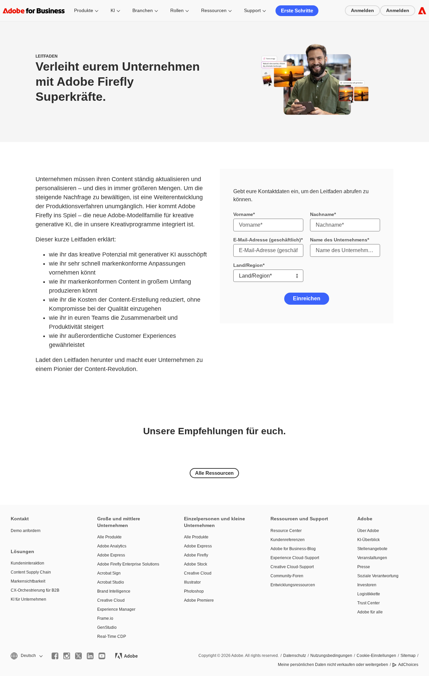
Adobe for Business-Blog (293, 548)
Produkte (83, 10)
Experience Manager (116, 609)
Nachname (322, 214)
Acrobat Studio (110, 582)
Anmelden (362, 10)
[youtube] (102, 656)
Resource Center (286, 530)
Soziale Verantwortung (378, 576)
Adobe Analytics (111, 546)
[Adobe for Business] (422, 10)
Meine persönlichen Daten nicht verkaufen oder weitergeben (333, 664)
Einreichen (306, 298)
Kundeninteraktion (27, 563)
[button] (26, 655)
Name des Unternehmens (338, 239)
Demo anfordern (26, 530)
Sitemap (408, 655)
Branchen (142, 10)
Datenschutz (294, 655)
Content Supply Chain (31, 572)
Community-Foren (286, 576)
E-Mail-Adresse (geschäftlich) (267, 239)
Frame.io (105, 618)
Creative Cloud (111, 600)
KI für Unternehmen (28, 599)
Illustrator (192, 582)
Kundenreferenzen (287, 539)
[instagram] (66, 656)
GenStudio (107, 627)
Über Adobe (368, 530)
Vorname (243, 214)
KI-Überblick (368, 539)
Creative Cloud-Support (292, 567)
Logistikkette (368, 594)
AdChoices (408, 664)
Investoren (366, 585)
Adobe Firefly (196, 555)
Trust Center (368, 603)
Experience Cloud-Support (294, 557)
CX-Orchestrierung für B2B (35, 590)
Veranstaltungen (372, 557)
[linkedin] (90, 656)
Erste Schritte (297, 10)
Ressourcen (214, 10)
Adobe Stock (195, 564)
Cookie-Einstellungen (376, 655)
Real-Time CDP (111, 636)
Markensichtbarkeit (28, 581)
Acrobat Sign (109, 573)
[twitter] (78, 656)
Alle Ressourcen (214, 473)
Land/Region (248, 265)
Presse (363, 567)
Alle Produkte (109, 537)
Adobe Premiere (199, 600)
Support (252, 10)
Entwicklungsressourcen (292, 585)
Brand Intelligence (113, 591)
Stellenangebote (372, 548)
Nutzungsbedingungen (331, 655)
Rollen (177, 10)
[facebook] (55, 656)
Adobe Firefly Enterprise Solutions (128, 564)
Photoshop (194, 591)
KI (113, 10)
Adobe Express (111, 555)
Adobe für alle (370, 612)
